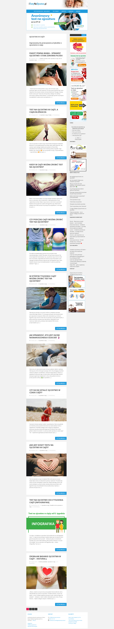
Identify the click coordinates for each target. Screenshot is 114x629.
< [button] (72, 147)
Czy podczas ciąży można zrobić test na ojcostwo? (46, 220)
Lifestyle (64, 11)
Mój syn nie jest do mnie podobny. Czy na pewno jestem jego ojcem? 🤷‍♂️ (77, 185)
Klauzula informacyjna (32, 626)
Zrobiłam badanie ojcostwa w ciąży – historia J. (45, 557)
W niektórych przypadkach (78, 133)
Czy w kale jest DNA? (75, 258)
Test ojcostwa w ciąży (75, 199)
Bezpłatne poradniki (72, 621)
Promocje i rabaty (72, 623)
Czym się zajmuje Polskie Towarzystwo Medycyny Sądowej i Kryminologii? (78, 261)
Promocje (71, 11)
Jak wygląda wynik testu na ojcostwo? (76, 177)
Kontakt (78, 11)
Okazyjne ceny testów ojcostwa (77, 204)
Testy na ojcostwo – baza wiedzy (42, 11)
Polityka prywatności (32, 624)
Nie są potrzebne (76, 132)
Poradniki (52, 505)
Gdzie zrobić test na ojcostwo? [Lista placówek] (77, 196)
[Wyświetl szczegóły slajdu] (78, 147)
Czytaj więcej (60, 103)
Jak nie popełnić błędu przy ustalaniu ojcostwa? (76, 180)
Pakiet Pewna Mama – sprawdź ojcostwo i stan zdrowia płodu (46, 54)
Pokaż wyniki (78, 139)
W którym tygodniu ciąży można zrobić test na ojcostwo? (42, 278)
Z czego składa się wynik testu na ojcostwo (78, 209)
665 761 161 (52, 619)
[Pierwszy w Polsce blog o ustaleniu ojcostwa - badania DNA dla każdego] (57, 8)
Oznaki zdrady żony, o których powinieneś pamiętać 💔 (76, 241)
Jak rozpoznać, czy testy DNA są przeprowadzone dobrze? (77, 236)
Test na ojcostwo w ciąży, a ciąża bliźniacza (43, 110)
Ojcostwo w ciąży (54, 58)
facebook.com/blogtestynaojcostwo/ (57, 620)
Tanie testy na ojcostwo (76, 202)
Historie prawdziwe (43, 561)
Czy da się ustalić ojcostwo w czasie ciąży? (44, 391)
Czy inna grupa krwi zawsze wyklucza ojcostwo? (77, 189)
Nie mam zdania (76, 130)
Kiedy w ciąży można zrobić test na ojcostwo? (46, 165)
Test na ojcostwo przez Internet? (78, 206)
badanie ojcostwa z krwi (45, 58)
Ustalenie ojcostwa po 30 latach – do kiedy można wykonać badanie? (78, 226)
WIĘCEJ (34, 620)
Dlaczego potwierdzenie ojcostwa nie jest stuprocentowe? (78, 193)
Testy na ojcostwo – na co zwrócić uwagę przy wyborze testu (77, 213)
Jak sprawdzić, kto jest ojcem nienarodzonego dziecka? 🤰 (44, 336)
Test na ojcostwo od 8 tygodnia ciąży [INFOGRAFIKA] (46, 501)
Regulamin (30, 623)
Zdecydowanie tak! (76, 135)
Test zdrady (56, 11)
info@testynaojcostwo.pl (55, 617)
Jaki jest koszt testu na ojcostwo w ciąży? (41, 446)
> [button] (85, 147)
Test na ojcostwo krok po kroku (75, 620)
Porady (49, 115)
